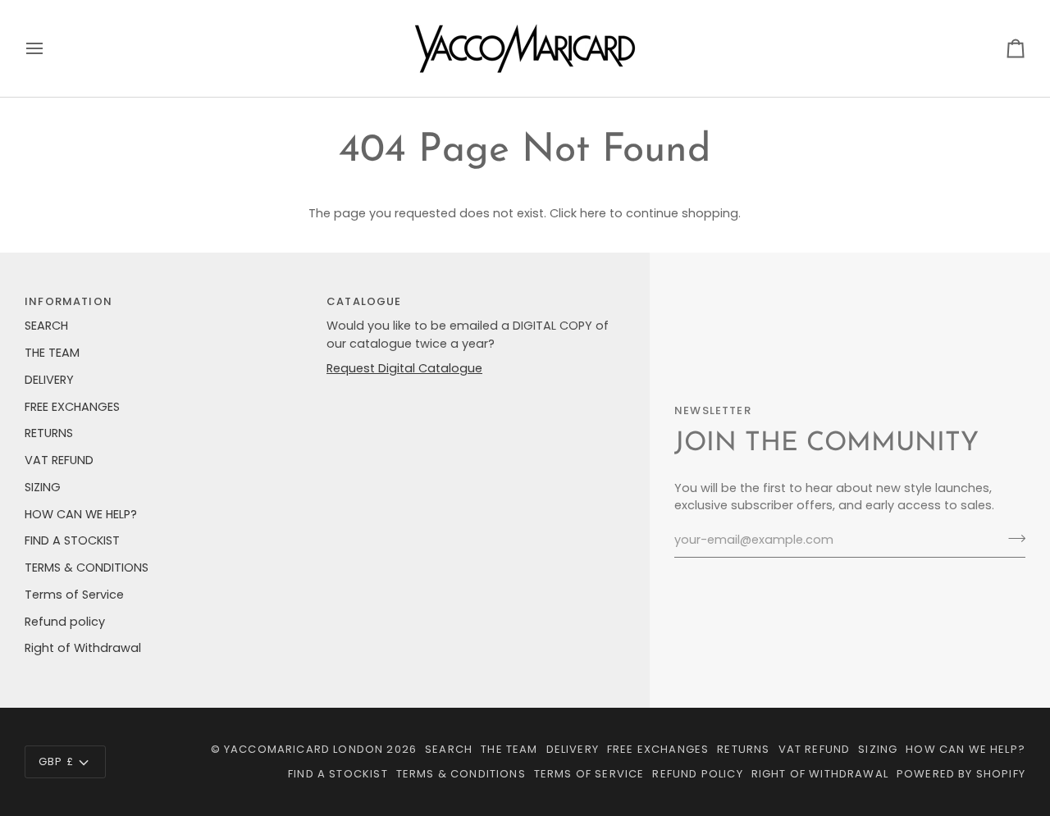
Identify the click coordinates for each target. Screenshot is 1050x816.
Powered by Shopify (961, 774)
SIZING (43, 487)
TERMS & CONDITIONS (86, 567)
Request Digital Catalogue (404, 368)
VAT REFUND (59, 460)
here (593, 213)
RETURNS (49, 433)
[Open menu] (49, 48)
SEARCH (46, 325)
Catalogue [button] (364, 301)
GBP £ (56, 761)
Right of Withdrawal (83, 648)
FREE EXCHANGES (72, 407)
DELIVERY (49, 380)
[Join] (1011, 538)
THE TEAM (52, 352)
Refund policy (65, 621)
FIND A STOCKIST (72, 540)
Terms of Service (74, 594)
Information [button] (68, 301)
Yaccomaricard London (303, 749)
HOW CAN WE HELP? (81, 514)
